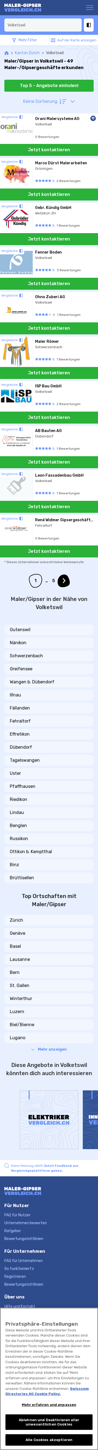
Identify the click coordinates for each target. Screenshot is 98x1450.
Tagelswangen (25, 760)
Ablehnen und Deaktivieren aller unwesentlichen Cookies (49, 1422)
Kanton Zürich (27, 53)
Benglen (18, 825)
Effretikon (20, 734)
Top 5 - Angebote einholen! (49, 85)
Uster (15, 773)
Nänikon (18, 642)
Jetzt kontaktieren (49, 149)
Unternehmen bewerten (25, 1223)
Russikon (19, 838)
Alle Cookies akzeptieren (49, 1440)
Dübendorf (21, 747)
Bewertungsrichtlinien (23, 1238)
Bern (15, 972)
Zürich (16, 920)
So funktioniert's (19, 1268)
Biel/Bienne (22, 1024)
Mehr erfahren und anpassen (49, 1405)
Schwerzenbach (26, 655)
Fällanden (20, 708)
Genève (17, 933)
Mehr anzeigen (52, 1049)
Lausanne (20, 959)
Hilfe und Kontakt (19, 1306)
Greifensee (21, 668)
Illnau (15, 695)
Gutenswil (20, 629)
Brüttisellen (22, 877)
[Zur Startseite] (25, 8)
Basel (15, 946)
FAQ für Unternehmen (23, 1260)
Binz (14, 864)
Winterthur (21, 998)
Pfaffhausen (22, 786)
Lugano (17, 1037)
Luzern (17, 1011)
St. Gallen (19, 985)
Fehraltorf (20, 721)
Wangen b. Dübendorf (32, 681)
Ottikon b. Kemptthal (31, 851)
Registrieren (15, 1276)
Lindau (17, 812)
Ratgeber (12, 1231)
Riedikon (18, 799)
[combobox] (43, 25)
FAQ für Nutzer (17, 1215)
